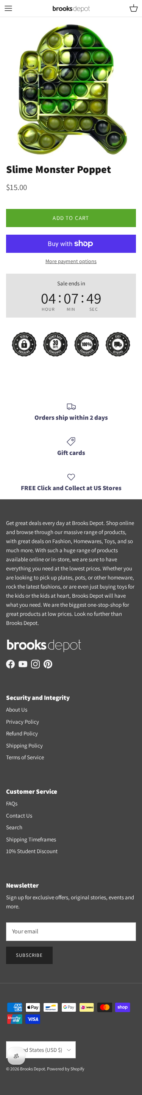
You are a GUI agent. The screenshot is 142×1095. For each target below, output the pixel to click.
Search (14, 827)
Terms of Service (25, 757)
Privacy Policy (22, 721)
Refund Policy (22, 733)
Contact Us (19, 815)
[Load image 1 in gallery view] (71, 88)
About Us (16, 709)
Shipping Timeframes (31, 839)
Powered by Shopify (65, 1069)
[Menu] (8, 8)
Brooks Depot (32, 1069)
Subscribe (29, 955)
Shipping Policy (24, 745)
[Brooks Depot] (71, 8)
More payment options (71, 261)
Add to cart (71, 217)
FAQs (11, 803)
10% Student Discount (32, 851)
